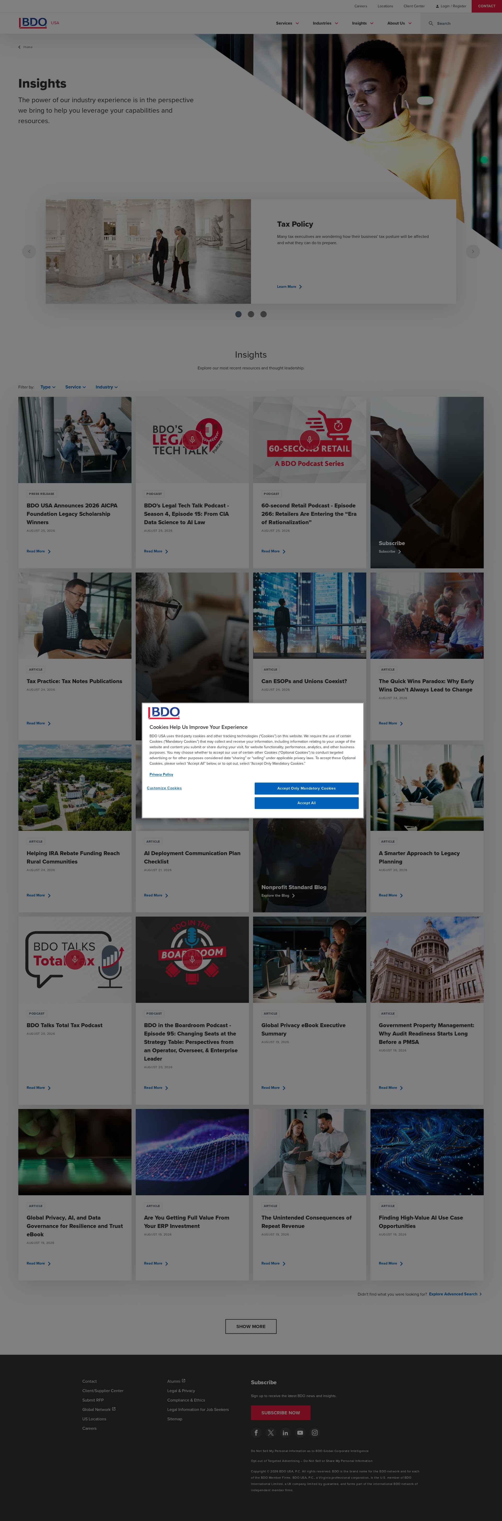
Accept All (307, 803)
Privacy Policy (161, 774)
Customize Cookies (164, 788)
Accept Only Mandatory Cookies (306, 788)
